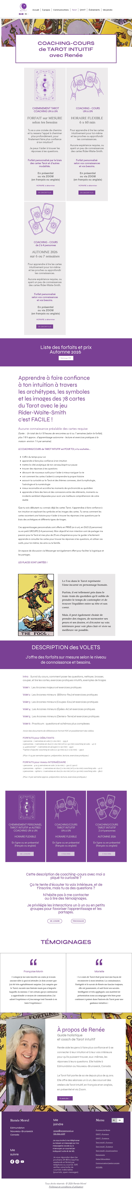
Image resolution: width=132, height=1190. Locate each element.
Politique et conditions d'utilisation (66, 1186)
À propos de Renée (103, 1130)
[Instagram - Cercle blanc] (17, 1162)
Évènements (100, 1155)
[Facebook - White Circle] (12, 1162)
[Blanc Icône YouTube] (22, 1162)
